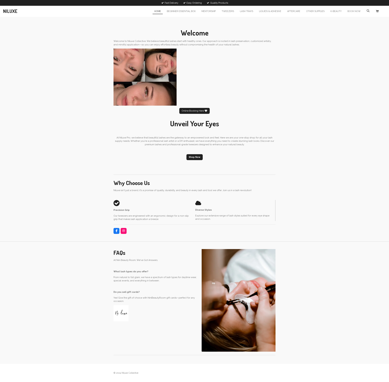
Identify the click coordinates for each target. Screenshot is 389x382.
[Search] (368, 11)
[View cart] (377, 11)
